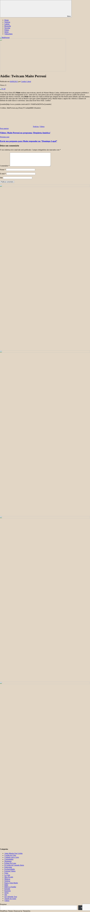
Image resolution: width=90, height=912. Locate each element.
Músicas (7, 879)
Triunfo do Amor (10, 899)
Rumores (7, 891)
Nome (3, 170)
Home (6, 20)
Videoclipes (8, 34)
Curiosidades (8, 859)
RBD (6, 885)
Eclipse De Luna (10, 863)
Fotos (6, 873)
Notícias (7, 22)
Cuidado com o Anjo (11, 857)
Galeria (6, 24)
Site (1, 178)
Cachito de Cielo (10, 855)
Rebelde (7, 889)
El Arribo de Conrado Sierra (14, 865)
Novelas (7, 28)
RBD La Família (10, 887)
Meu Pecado (8, 877)
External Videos (9, 871)
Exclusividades (9, 869)
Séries (6, 32)
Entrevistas (8, 867)
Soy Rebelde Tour (10, 897)
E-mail (3, 174)
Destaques (8, 861)
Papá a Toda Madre (11, 883)
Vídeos (42, 126)
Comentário (4, 166)
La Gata (7, 875)
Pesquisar (3, 904)
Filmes (6, 30)
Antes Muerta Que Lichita (13, 853)
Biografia (7, 26)
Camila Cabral (26, 81)
